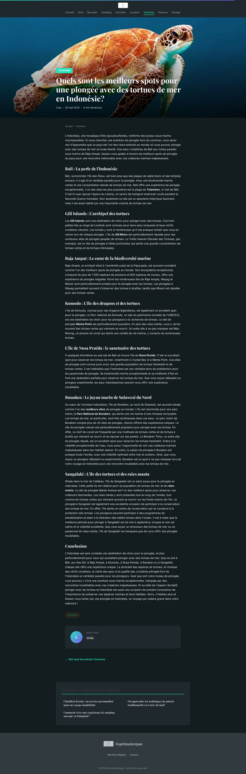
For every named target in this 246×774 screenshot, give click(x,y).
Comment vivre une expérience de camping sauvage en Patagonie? (89, 714)
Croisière (120, 12)
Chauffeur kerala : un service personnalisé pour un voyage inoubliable (88, 703)
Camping (106, 12)
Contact (134, 754)
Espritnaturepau (129, 743)
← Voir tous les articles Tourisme (85, 659)
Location (135, 12)
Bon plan (92, 12)
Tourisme (149, 12)
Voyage (176, 12)
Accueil (70, 12)
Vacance (163, 12)
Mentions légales (116, 754)
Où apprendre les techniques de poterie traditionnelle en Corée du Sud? (151, 703)
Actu (80, 12)
